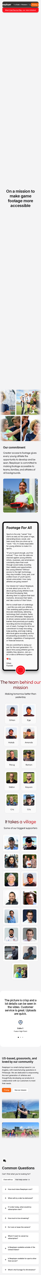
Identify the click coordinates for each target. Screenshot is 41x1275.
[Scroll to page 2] (20, 1037)
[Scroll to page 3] (22, 1037)
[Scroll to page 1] (18, 1037)
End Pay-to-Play (15, 10)
